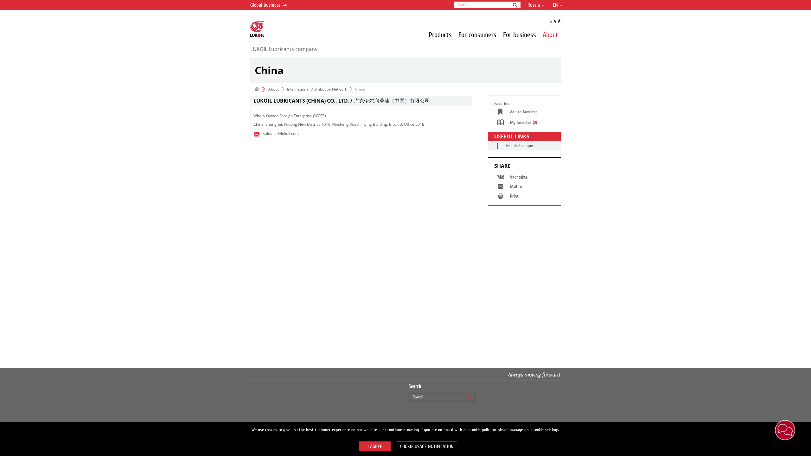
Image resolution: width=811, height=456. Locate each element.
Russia (533, 5)
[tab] (361, 101)
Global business (266, 5)
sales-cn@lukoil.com (281, 133)
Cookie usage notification (427, 446)
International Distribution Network (317, 89)
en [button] (556, 5)
